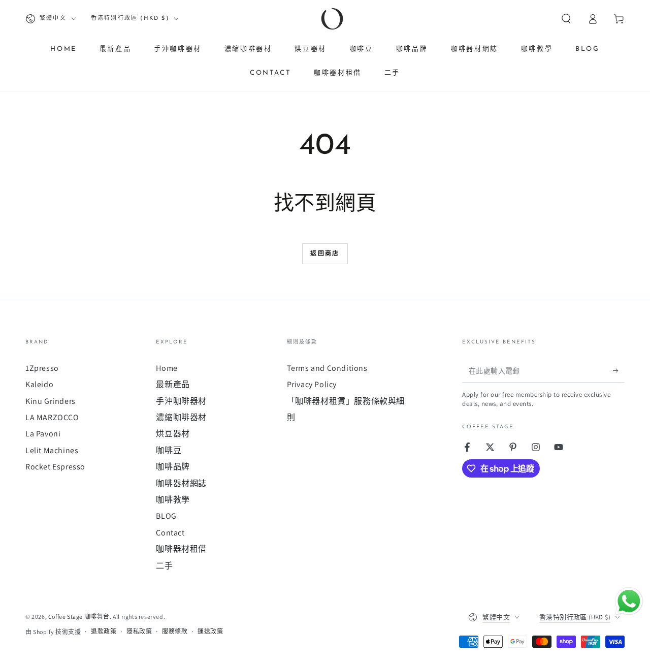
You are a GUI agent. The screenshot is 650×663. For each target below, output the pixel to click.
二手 (164, 565)
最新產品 (172, 384)
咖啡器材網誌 (181, 483)
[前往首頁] (332, 18)
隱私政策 (139, 631)
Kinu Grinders (50, 401)
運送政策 (210, 631)
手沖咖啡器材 (181, 401)
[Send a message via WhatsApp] (629, 601)
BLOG (166, 516)
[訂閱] (619, 371)
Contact (170, 532)
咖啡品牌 (172, 466)
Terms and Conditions (327, 368)
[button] (566, 19)
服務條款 (174, 631)
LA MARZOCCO (52, 417)
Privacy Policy (312, 384)
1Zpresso (42, 368)
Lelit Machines (51, 450)
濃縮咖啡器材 (181, 417)
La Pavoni (42, 433)
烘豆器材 (172, 433)
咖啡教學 (172, 499)
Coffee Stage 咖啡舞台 (79, 616)
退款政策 (103, 631)
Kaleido (39, 384)
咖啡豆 (168, 450)
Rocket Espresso (55, 466)
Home (166, 368)
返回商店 (325, 254)
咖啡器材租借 (181, 549)
